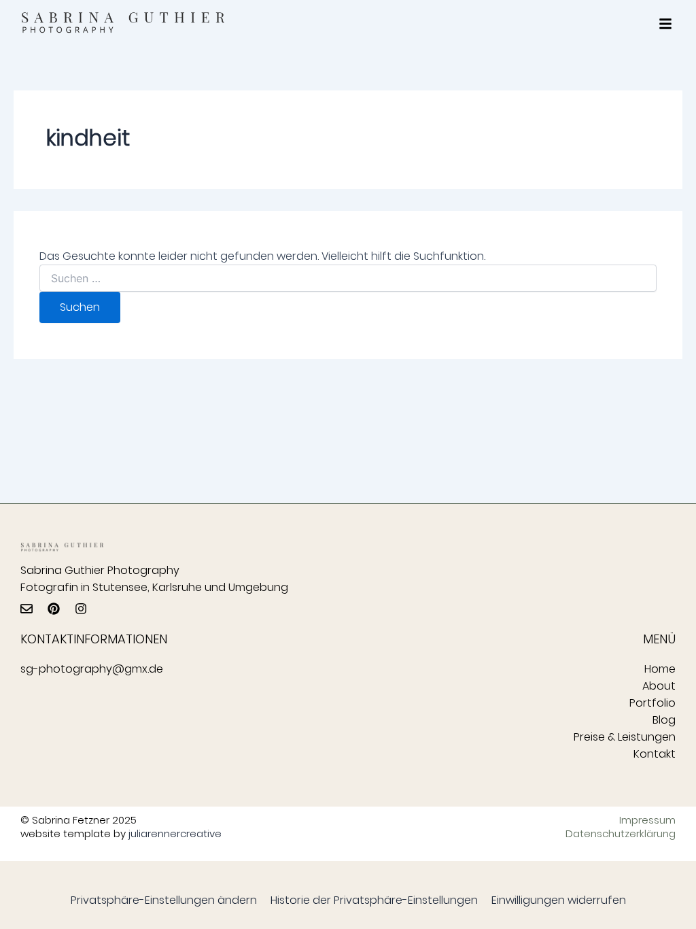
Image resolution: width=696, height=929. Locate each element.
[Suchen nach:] (347, 279)
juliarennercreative (175, 833)
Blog (664, 720)
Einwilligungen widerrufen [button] (558, 900)
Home (660, 669)
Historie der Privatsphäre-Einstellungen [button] (374, 900)
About (659, 686)
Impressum (647, 820)
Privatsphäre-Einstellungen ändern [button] (164, 900)
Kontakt (654, 754)
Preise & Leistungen (625, 737)
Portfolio (652, 703)
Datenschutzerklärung (621, 834)
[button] (665, 24)
